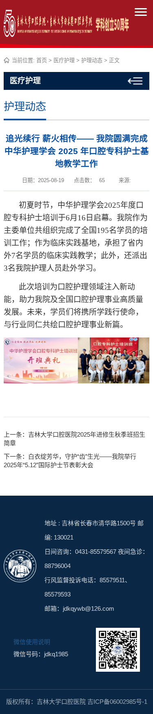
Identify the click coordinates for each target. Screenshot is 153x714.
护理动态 (91, 60)
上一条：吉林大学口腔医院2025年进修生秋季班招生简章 (74, 438)
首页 (41, 60)
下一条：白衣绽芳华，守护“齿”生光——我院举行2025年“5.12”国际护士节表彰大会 (70, 460)
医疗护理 (64, 60)
